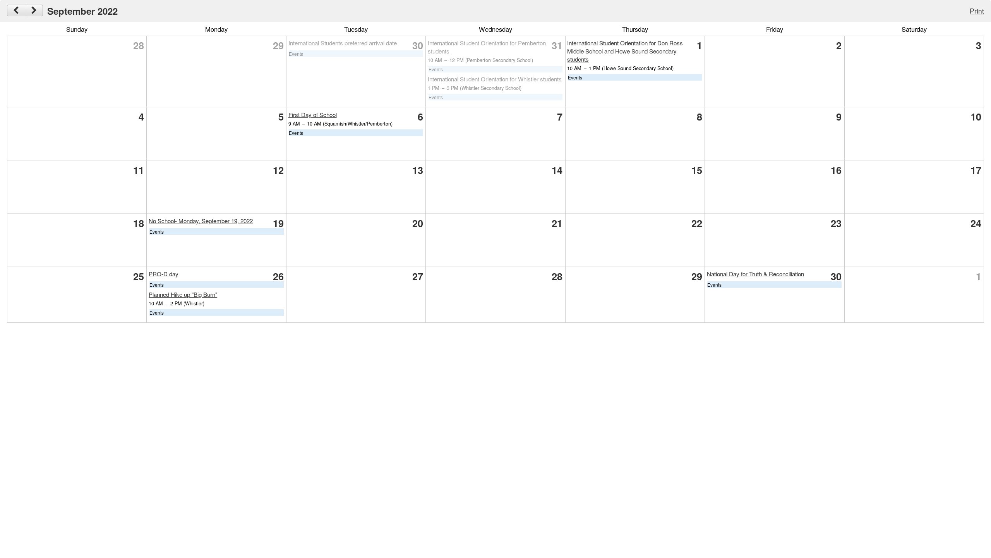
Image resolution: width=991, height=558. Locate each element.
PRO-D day (163, 274)
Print (977, 11)
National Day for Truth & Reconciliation (755, 274)
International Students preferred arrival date (342, 43)
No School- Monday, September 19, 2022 (201, 221)
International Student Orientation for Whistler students (495, 79)
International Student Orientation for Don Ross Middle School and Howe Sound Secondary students (625, 51)
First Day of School (312, 114)
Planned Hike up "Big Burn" (183, 294)
